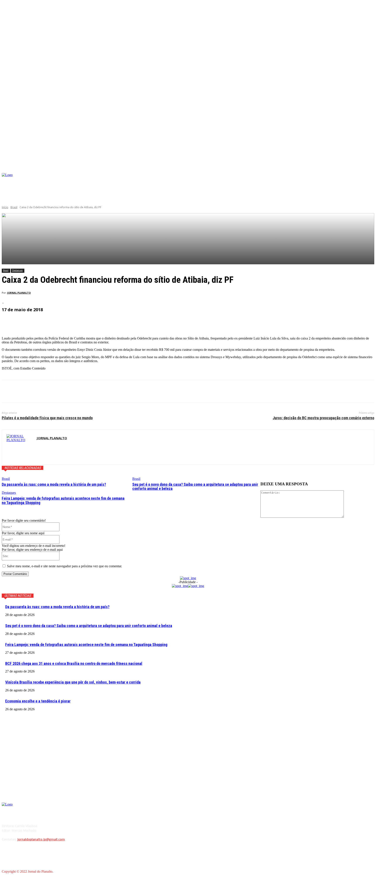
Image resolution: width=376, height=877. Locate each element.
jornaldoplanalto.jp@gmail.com (41, 839)
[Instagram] (318, 180)
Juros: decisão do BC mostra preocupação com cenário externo (323, 418)
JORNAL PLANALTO (19, 292)
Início (5, 207)
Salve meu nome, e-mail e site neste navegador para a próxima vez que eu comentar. (64, 566)
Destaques (17, 270)
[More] (106, 321)
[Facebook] (312, 180)
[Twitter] (24, 391)
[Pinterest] (40, 391)
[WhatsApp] (56, 391)
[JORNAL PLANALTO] (19, 447)
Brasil (13, 207)
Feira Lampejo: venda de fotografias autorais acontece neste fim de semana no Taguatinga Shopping (63, 500)
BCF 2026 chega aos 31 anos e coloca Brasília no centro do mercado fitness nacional (73, 663)
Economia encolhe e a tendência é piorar (37, 701)
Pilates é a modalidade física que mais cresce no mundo (47, 418)
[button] (371, 168)
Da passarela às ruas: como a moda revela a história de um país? (54, 484)
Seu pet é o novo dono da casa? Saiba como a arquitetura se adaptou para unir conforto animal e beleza (195, 486)
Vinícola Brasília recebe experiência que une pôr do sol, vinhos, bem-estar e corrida (73, 682)
